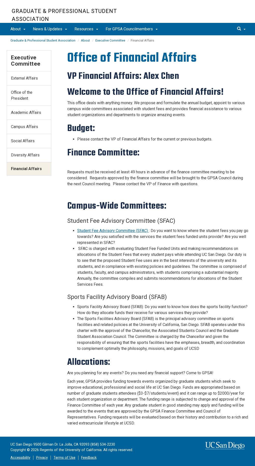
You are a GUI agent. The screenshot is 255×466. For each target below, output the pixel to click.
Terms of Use (64, 458)
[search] (241, 29)
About (16, 29)
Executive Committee (110, 40)
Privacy (42, 458)
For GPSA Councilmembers (130, 29)
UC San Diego (214, 14)
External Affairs (24, 78)
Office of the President (21, 95)
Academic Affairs (26, 112)
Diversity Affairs (25, 155)
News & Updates (48, 29)
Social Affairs (23, 141)
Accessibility (20, 458)
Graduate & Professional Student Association (64, 15)
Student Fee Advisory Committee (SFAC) (113, 230)
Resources (84, 29)
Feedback (89, 458)
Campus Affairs (24, 126)
